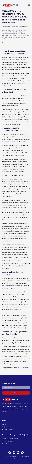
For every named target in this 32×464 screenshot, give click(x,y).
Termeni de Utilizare (8, 441)
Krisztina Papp (15, 367)
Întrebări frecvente (7, 429)
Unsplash (25, 367)
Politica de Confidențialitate (10, 438)
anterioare (22, 78)
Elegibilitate (5, 427)
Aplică (4, 424)
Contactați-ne (6, 444)
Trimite (16, 393)
